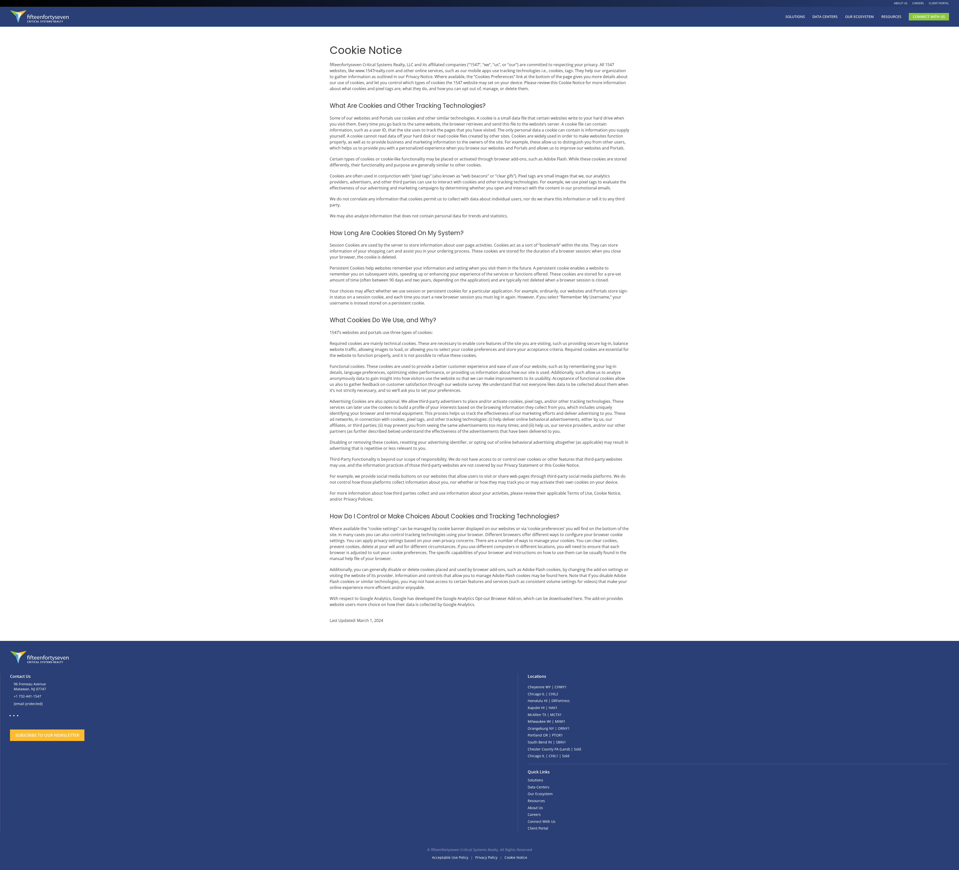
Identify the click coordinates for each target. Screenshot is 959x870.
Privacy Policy (486, 857)
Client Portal (939, 3)
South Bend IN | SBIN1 (547, 742)
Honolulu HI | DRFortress (549, 700)
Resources (891, 16)
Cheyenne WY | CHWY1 (547, 687)
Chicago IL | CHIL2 (543, 694)
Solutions (795, 16)
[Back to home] (39, 17)
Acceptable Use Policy (450, 857)
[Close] (319, 720)
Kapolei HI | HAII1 (542, 707)
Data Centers (825, 16)
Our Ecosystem (859, 16)
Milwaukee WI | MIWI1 (546, 721)
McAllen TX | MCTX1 (545, 714)
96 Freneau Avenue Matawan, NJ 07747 (30, 686)
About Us (900, 3)
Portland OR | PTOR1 (545, 735)
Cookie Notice (515, 857)
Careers (918, 3)
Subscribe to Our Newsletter (47, 735)
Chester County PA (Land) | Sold (554, 749)
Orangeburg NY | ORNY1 (549, 728)
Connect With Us (929, 16)
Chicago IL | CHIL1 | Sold (548, 755)
